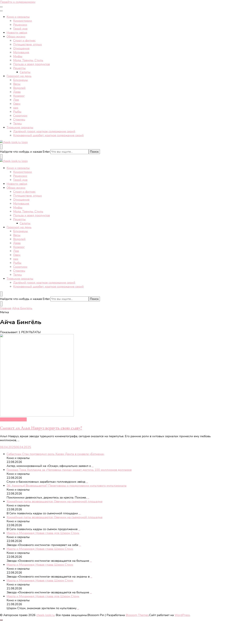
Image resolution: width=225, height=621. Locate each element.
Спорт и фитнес (24, 40)
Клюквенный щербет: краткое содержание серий (48, 135)
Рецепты (19, 68)
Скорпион (20, 116)
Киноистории (22, 21)
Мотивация (21, 52)
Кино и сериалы (18, 17)
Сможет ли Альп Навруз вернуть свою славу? (41, 428)
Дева (17, 92)
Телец (17, 123)
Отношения (21, 48)
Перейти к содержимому (17, 2)
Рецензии (20, 25)
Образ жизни (16, 37)
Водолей (19, 88)
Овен (16, 104)
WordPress (182, 615)
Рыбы (17, 112)
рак (15, 108)
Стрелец (19, 120)
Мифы (17, 56)
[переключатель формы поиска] (1, 146)
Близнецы (20, 80)
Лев (16, 100)
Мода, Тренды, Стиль (28, 60)
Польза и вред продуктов (31, 64)
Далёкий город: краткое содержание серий (44, 131)
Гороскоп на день (19, 76)
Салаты (25, 72)
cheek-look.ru (45, 615)
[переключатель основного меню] (1, 6)
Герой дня (20, 29)
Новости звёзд (17, 33)
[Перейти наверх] (1, 620)
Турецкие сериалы (20, 127)
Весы (16, 84)
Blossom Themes (137, 615)
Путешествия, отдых (27, 44)
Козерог (19, 96)
